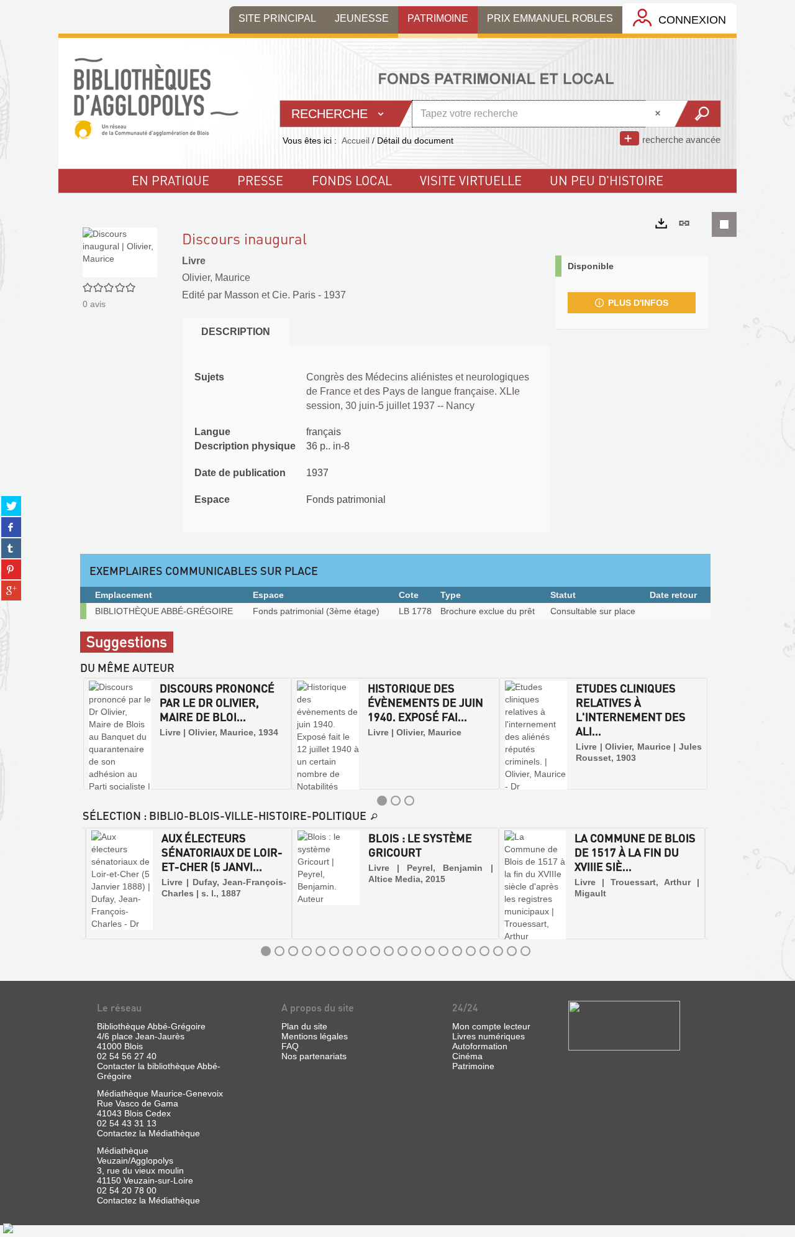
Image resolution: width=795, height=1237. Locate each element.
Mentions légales (314, 1036)
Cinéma (467, 1056)
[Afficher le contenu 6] (334, 951)
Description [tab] (235, 331)
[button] (93, 733)
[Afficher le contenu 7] (348, 951)
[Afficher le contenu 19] (512, 951)
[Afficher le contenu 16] (471, 951)
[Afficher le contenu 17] (484, 951)
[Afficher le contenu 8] (361, 951)
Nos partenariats (314, 1056)
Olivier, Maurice (216, 277)
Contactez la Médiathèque (148, 1133)
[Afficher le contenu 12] (416, 951)
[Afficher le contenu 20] (525, 951)
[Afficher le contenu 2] (396, 801)
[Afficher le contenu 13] (430, 951)
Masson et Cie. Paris (270, 295)
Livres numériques (488, 1036)
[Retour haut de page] (8, 1227)
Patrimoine (473, 1066)
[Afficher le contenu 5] (320, 951)
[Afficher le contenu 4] (307, 951)
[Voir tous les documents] (374, 816)
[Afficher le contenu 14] (443, 951)
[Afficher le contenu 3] (409, 801)
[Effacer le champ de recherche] (659, 114)
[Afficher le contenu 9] (375, 951)
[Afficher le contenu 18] (498, 951)
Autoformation (479, 1046)
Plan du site (304, 1026)
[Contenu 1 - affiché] (382, 801)
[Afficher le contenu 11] (402, 951)
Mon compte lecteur (491, 1026)
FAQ (290, 1046)
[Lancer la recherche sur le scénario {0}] (697, 114)
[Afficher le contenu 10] (389, 951)
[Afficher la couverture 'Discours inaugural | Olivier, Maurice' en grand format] (120, 251)
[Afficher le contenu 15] (457, 951)
